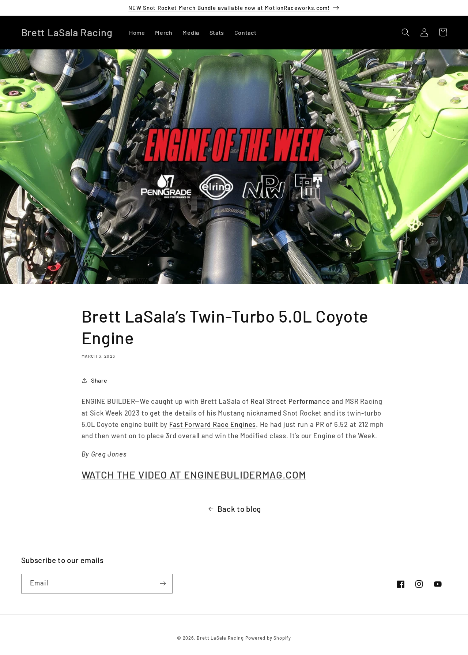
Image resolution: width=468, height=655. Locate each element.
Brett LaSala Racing (220, 638)
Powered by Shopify (268, 638)
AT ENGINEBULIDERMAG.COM (194, 474)
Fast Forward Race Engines (212, 424)
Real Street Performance (290, 401)
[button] (406, 32)
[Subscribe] (163, 583)
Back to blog (239, 508)
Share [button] (99, 380)
